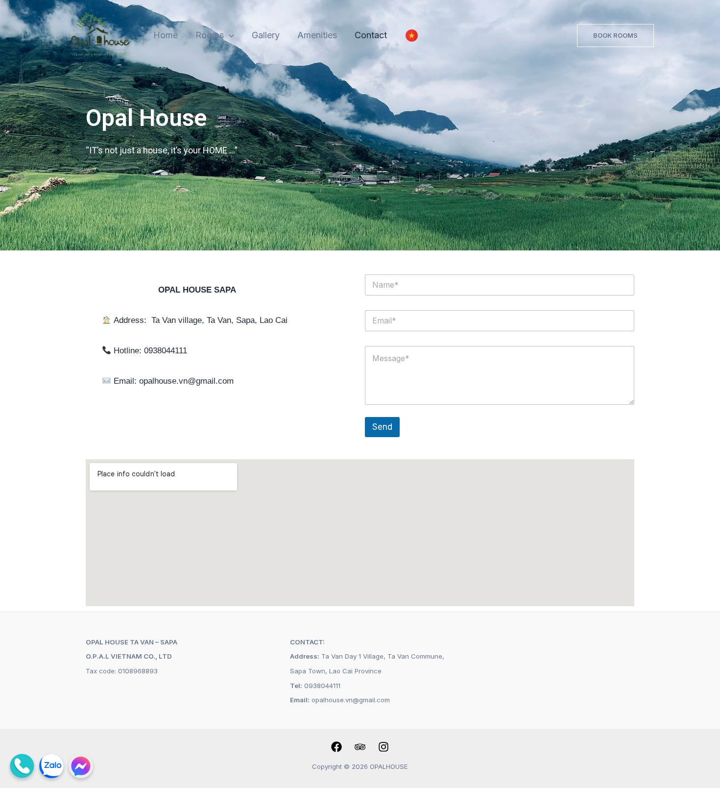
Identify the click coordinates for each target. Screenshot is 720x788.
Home (165, 35)
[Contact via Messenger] (81, 766)
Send (382, 427)
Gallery (266, 35)
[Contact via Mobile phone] (22, 766)
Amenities (317, 35)
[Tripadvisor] (360, 746)
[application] (229, 35)
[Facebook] (336, 746)
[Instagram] (383, 746)
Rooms (209, 35)
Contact (371, 35)
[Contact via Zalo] (51, 766)
